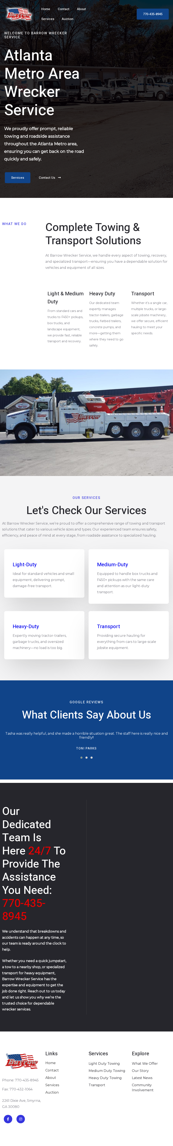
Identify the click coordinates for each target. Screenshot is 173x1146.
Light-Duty (25, 564)
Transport (108, 626)
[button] (81, 758)
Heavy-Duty (26, 626)
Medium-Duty (112, 564)
